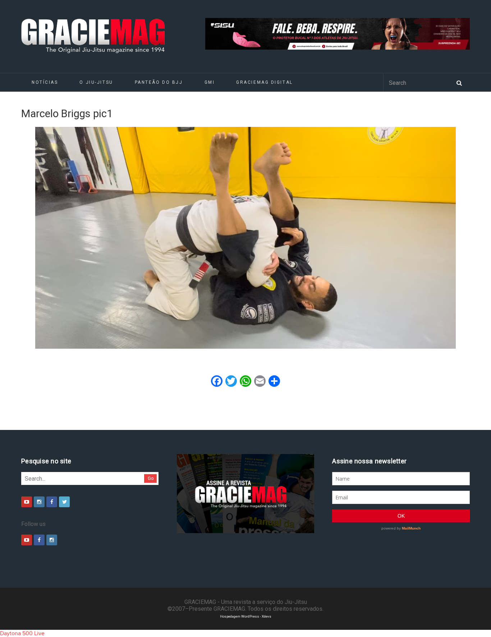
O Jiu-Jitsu (96, 82)
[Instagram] (39, 501)
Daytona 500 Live (22, 633)
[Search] (459, 82)
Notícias (45, 82)
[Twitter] (64, 501)
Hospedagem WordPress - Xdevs (245, 616)
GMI (210, 82)
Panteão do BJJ (159, 82)
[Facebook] (51, 501)
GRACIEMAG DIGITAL (264, 82)
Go (151, 478)
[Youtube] (26, 501)
